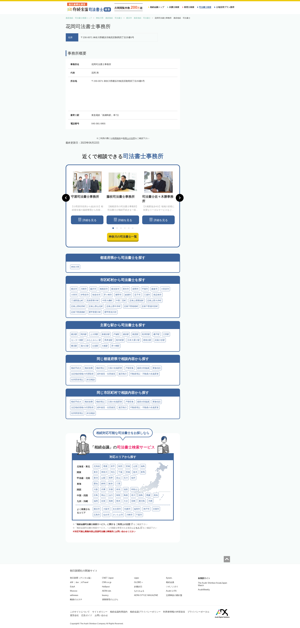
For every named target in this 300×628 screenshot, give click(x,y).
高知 (156, 495)
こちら (137, 528)
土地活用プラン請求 (225, 7)
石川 (126, 478)
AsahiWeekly (204, 589)
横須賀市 (115, 289)
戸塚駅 (116, 334)
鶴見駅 (135, 334)
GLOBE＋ (138, 582)
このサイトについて (80, 611)
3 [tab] (121, 228)
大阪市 (106, 509)
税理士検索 (189, 7)
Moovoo (73, 591)
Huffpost (106, 586)
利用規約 (117, 138)
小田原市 (165, 289)
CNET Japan (108, 578)
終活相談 (91, 379)
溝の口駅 (85, 346)
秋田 (120, 466)
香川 (133, 495)
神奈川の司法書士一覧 (123, 236)
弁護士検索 (174, 7)
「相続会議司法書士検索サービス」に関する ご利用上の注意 (102, 524)
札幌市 (127, 509)
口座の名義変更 (115, 368)
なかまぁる (139, 591)
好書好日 (138, 586)
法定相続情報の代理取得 (82, 374)
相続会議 (170, 582)
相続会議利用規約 (119, 611)
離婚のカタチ (76, 599)
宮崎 (133, 501)
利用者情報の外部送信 (174, 611)
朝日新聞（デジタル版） (81, 578)
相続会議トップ (157, 7)
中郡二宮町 (121, 300)
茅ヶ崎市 (108, 295)
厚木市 (126, 289)
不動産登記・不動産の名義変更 (144, 374)
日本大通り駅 (134, 340)
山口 (111, 495)
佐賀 (103, 501)
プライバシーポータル (198, 611)
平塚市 (145, 289)
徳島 (141, 495)
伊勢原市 (85, 295)
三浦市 (147, 295)
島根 (126, 495)
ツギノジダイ (172, 586)
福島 (143, 466)
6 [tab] (132, 228)
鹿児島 (142, 501)
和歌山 (134, 489)
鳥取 (118, 495)
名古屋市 (117, 509)
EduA (72, 586)
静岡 (103, 483)
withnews (74, 595)
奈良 (118, 489)
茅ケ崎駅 (115, 346)
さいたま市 (118, 515)
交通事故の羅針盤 (174, 595)
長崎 (111, 501)
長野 (111, 478)
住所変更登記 (77, 379)
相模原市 (104, 289)
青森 (105, 466)
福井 (133, 478)
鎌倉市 (154, 289)
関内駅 (84, 334)
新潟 (96, 478)
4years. (169, 578)
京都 (111, 489)
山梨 (103, 478)
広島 (96, 495)
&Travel (84, 582)
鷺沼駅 (74, 346)
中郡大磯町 (107, 300)
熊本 (118, 501)
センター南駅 (77, 340)
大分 (126, 501)
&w (77, 582)
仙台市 (106, 515)
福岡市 (137, 509)
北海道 (97, 466)
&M (71, 582)
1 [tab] (113, 228)
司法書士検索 (205, 7)
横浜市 (74, 289)
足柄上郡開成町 (137, 300)
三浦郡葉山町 (77, 300)
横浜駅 (74, 334)
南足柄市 (157, 295)
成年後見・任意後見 (106, 374)
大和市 (74, 295)
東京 (96, 472)
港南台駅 (147, 340)
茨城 (128, 472)
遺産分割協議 (143, 368)
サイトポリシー (100, 611)
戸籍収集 (129, 368)
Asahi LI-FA (171, 591)
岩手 (113, 466)
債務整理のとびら (110, 599)
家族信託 (157, 368)
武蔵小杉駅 (160, 340)
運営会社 (74, 615)
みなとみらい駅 (94, 340)
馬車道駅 (108, 340)
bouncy (105, 595)
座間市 (135, 289)
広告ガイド (86, 615)
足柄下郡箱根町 (131, 306)
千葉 (120, 472)
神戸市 (146, 509)
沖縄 (150, 501)
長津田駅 (146, 334)
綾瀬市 (128, 295)
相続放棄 (89, 368)
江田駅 (166, 334)
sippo (136, 578)
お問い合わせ (101, 615)
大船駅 (105, 346)
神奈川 (104, 472)
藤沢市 (93, 289)
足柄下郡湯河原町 (150, 306)
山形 (135, 466)
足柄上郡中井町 (113, 306)
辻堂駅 (95, 346)
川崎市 (84, 289)
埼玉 (113, 472)
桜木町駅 (120, 340)
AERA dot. (107, 591)
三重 (118, 483)
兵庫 (103, 489)
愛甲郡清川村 (110, 312)
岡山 (103, 495)
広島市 (97, 515)
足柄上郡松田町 (78, 306)
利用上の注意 (129, 138)
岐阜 (111, 483)
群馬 (143, 472)
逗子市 (137, 295)
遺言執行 (123, 374)
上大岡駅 (94, 334)
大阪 (96, 489)
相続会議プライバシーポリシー (145, 611)
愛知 (96, 483)
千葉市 (139, 515)
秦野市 (118, 295)
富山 (118, 478)
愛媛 (148, 495)
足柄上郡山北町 (96, 306)
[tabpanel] (87, 197)
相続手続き (76, 368)
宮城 (128, 466)
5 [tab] (129, 228)
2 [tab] (117, 228)
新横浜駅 (106, 334)
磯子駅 (156, 334)
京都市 (156, 509)
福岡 (96, 501)
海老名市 (96, 295)
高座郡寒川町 (93, 300)
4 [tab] (125, 228)
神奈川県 (75, 267)
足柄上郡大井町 (154, 300)
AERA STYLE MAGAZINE (146, 595)
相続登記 (100, 368)
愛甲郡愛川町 (95, 312)
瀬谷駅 (126, 334)
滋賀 (126, 489)
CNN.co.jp (106, 582)
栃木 (135, 472)
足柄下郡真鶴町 (78, 312)
